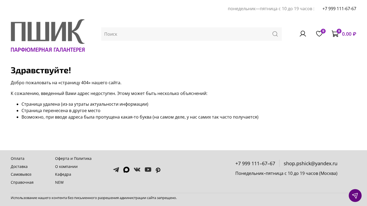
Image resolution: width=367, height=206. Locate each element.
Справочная (22, 182)
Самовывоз (21, 174)
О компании (66, 166)
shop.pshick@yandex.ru (310, 163)
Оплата (17, 158)
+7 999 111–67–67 (255, 163)
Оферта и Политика (73, 158)
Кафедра (63, 174)
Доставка (19, 166)
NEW (59, 182)
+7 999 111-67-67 (339, 9)
